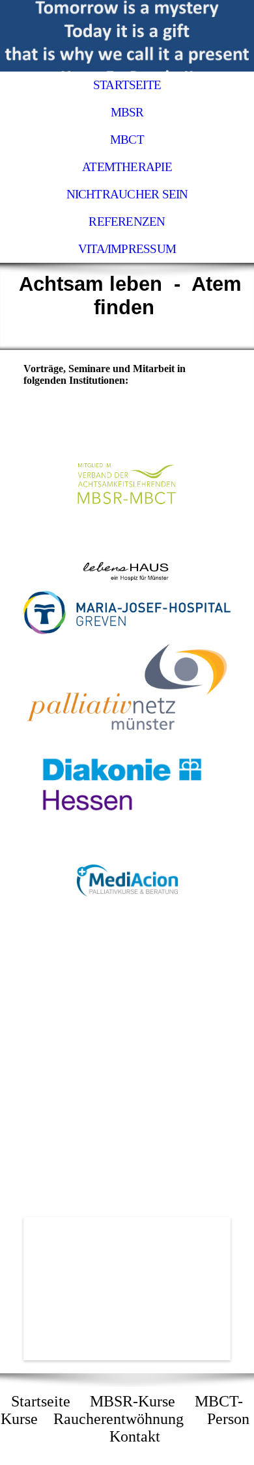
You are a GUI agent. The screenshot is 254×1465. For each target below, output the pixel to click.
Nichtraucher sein (127, 194)
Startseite (127, 85)
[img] (127, 36)
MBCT (127, 139)
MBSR (127, 112)
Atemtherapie (127, 167)
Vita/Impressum (127, 249)
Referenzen (127, 221)
